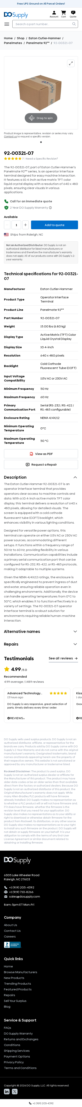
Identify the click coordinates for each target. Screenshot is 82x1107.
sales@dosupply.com (24, 896)
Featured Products (18, 989)
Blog (7, 1006)
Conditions (12, 1045)
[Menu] (8, 24)
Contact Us (12, 931)
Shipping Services (17, 1051)
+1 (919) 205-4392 (21, 887)
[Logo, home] (17, 14)
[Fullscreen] (71, 63)
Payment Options (17, 1056)
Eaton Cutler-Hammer (45, 38)
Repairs (9, 995)
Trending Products (17, 983)
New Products (14, 978)
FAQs (7, 1028)
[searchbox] (45, 24)
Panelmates (13, 43)
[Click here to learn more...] (50, 207)
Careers (10, 936)
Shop (20, 38)
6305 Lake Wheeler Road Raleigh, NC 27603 (21, 877)
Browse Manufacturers (20, 972)
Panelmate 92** (37, 43)
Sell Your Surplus (15, 1001)
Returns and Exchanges (21, 1039)
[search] (74, 24)
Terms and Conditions (20, 1068)
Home (8, 38)
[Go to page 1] (41, 142)
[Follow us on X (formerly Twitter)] (15, 1091)
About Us (10, 925)
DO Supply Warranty (18, 1033)
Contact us (10, 136)
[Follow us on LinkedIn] (7, 1091)
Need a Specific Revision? (42, 158)
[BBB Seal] (41, 945)
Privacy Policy (14, 1062)
